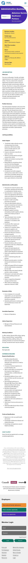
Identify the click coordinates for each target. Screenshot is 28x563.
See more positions (16, 21)
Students (4, 555)
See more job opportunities (14, 468)
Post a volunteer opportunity (10, 509)
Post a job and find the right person (12, 505)
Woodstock (7, 33)
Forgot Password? (22, 537)
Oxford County (16, 550)
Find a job (4, 547)
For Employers (5, 550)
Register (20, 540)
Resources (4, 558)
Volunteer (4, 552)
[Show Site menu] (25, 3)
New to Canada (17, 552)
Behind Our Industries (18, 547)
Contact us (15, 555)
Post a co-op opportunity (9, 514)
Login (7, 540)
